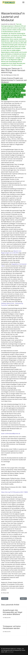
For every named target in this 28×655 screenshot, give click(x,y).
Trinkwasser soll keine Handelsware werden (12, 627)
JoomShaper (10, 652)
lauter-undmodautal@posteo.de (10, 433)
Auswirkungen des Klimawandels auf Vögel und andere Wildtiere (12, 612)
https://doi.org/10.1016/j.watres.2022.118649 (14, 492)
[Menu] (23, 2)
